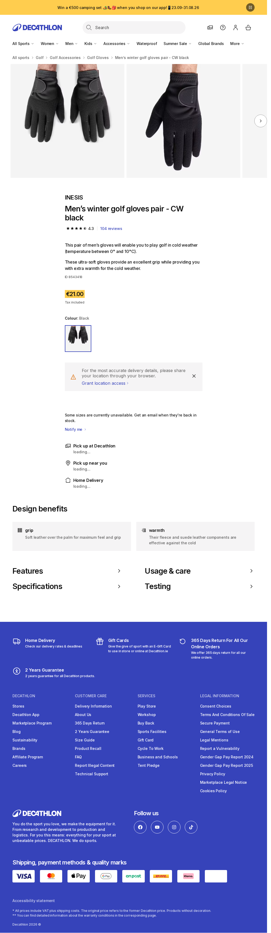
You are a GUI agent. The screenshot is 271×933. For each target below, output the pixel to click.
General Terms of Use (220, 731)
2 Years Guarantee (92, 731)
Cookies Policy (213, 791)
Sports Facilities (152, 731)
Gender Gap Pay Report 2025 (226, 765)
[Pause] (250, 7)
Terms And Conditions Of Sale (227, 714)
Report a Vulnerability (220, 748)
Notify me (74, 429)
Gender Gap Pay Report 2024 (227, 757)
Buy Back (146, 723)
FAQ (78, 757)
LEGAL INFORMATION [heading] (219, 696)
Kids (88, 43)
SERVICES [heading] (146, 696)
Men (69, 43)
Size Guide (85, 740)
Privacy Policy (212, 774)
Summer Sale (176, 43)
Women (48, 43)
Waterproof (147, 43)
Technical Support (91, 774)
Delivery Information (93, 706)
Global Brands (211, 43)
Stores (18, 706)
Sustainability (24, 740)
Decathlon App (25, 714)
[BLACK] (78, 338)
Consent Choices (215, 706)
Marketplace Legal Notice (223, 782)
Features (27, 571)
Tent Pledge (149, 765)
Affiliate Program (27, 757)
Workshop (147, 714)
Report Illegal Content (95, 765)
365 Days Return (90, 723)
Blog (16, 731)
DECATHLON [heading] (23, 696)
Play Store (147, 706)
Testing (158, 586)
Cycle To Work (151, 748)
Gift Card (146, 740)
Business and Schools (158, 757)
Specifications (37, 586)
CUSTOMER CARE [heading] (91, 696)
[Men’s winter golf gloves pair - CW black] (67, 121)
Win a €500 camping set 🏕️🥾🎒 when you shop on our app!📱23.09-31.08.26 (128, 7)
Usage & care (168, 571)
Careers (19, 765)
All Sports (21, 43)
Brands (18, 748)
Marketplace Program (31, 723)
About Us (83, 714)
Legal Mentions (214, 740)
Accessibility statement (33, 900)
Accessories (115, 43)
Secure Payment (215, 723)
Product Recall (88, 748)
